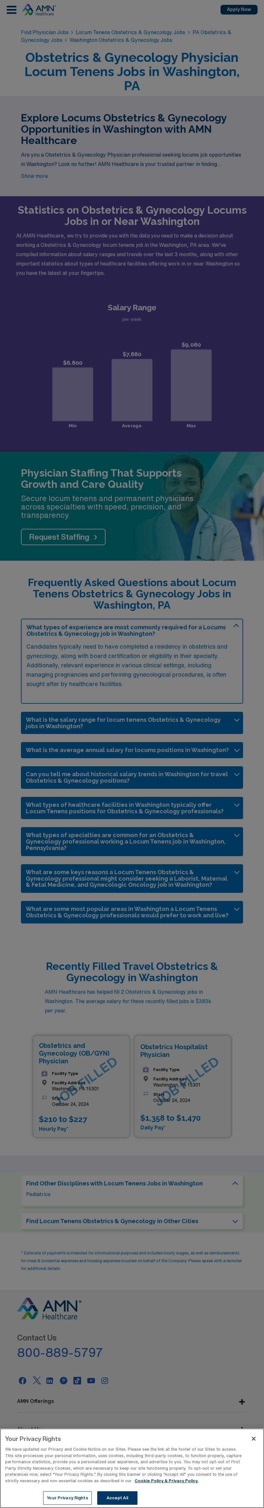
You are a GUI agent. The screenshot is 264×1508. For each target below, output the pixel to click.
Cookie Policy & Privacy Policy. (166, 1481)
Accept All (117, 1498)
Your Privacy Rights (67, 1498)
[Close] (254, 1439)
